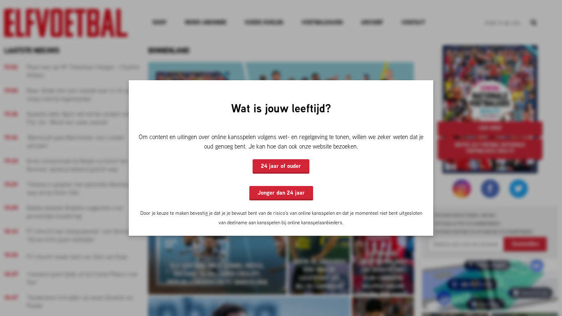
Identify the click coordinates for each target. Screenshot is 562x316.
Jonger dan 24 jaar (281, 192)
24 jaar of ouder (281, 166)
